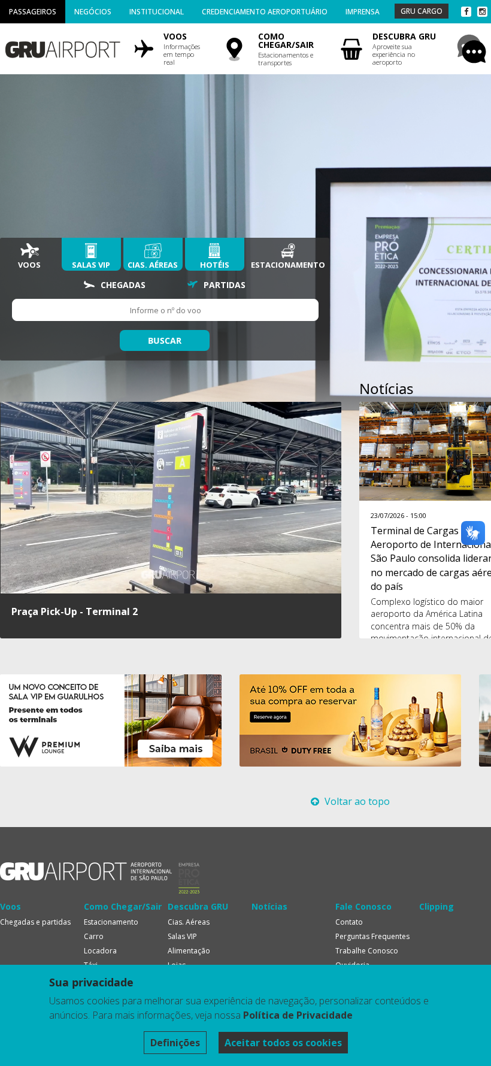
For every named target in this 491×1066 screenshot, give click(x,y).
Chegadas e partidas (35, 922)
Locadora (100, 951)
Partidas (225, 284)
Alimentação (189, 951)
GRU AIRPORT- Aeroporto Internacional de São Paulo (86, 871)
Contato (349, 922)
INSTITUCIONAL (156, 12)
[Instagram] (482, 12)
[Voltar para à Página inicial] (62, 45)
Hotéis (214, 264)
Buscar (164, 340)
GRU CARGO (421, 11)
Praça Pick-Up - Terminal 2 (74, 611)
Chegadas (123, 284)
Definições (175, 1042)
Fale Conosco (363, 906)
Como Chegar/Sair (123, 906)
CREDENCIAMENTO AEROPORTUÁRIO (265, 12)
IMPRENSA (362, 12)
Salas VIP (91, 264)
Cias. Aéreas (153, 264)
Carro (94, 936)
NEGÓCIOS (92, 12)
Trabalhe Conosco (366, 951)
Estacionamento (288, 264)
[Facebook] (466, 12)
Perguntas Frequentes (372, 936)
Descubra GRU (198, 906)
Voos (29, 264)
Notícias (269, 906)
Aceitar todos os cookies (283, 1042)
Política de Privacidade (298, 1015)
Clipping (436, 906)
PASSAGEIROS (32, 12)
